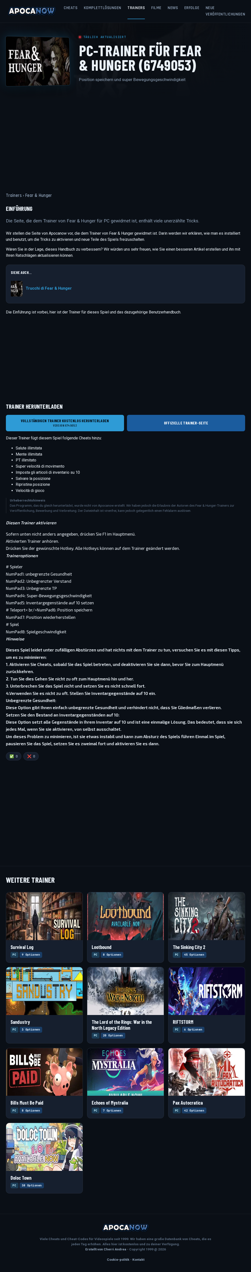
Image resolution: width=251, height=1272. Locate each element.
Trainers (136, 8)
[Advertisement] (125, 134)
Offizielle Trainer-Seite (186, 422)
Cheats (70, 8)
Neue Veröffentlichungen (225, 11)
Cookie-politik (118, 1259)
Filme (156, 8)
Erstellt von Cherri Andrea (105, 1249)
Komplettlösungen (102, 8)
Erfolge (192, 8)
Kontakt (138, 1259)
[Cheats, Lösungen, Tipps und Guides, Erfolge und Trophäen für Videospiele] (32, 11)
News (173, 8)
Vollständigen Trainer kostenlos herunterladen (65, 422)
